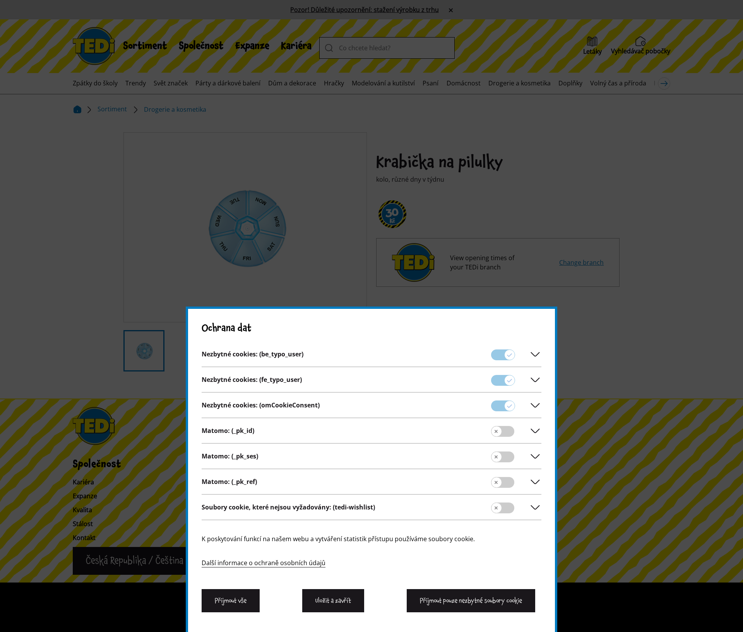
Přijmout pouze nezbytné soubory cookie (471, 601)
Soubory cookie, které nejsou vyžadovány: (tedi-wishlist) (288, 507)
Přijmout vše (231, 601)
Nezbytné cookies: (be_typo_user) (252, 354)
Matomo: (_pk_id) (228, 430)
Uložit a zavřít (333, 601)
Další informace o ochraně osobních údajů (263, 563)
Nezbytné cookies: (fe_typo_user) (252, 379)
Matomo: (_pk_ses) (230, 456)
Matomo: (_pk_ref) (229, 481)
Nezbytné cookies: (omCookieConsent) (261, 405)
